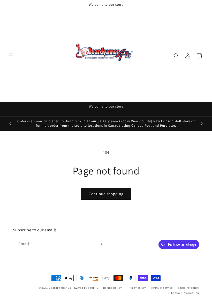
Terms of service (162, 287)
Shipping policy (188, 287)
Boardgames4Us (60, 287)
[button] (11, 56)
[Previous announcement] (10, 123)
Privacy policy (136, 287)
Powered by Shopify (85, 287)
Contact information (185, 293)
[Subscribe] (100, 244)
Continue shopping (106, 193)
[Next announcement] (202, 123)
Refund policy (112, 287)
